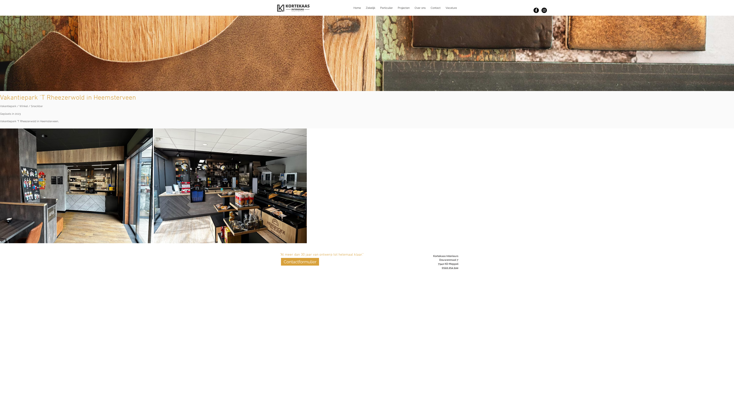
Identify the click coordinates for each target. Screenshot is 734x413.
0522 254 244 (450, 267)
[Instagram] (544, 10)
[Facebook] (536, 10)
